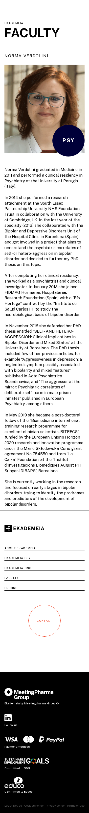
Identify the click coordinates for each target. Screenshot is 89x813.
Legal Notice (13, 805)
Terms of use (76, 805)
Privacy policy (55, 805)
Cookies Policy (34, 805)
